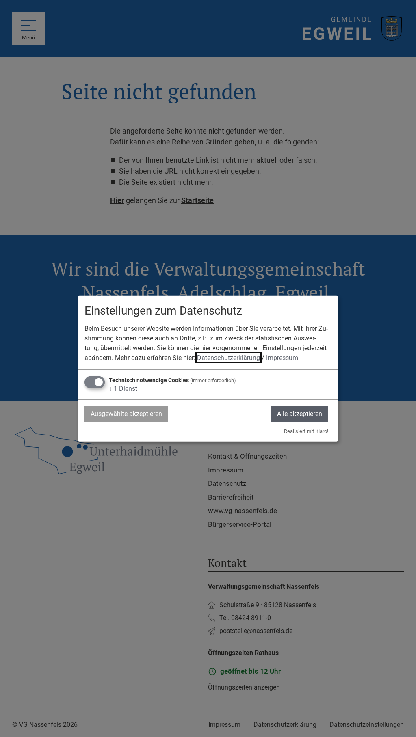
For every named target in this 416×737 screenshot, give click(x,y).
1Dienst (123, 388)
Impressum (282, 358)
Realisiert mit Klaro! (306, 431)
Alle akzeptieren (299, 414)
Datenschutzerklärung (228, 358)
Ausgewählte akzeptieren (126, 414)
